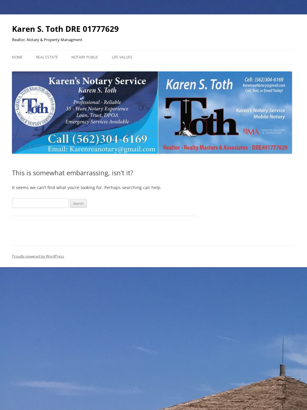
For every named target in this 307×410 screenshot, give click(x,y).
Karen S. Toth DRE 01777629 (65, 28)
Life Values (122, 57)
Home (17, 57)
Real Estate (47, 57)
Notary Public (85, 57)
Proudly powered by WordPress (38, 256)
